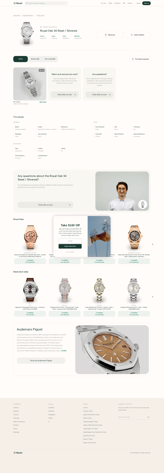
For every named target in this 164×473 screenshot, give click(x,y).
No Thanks (70, 252)
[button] (70, 225)
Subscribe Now (70, 246)
